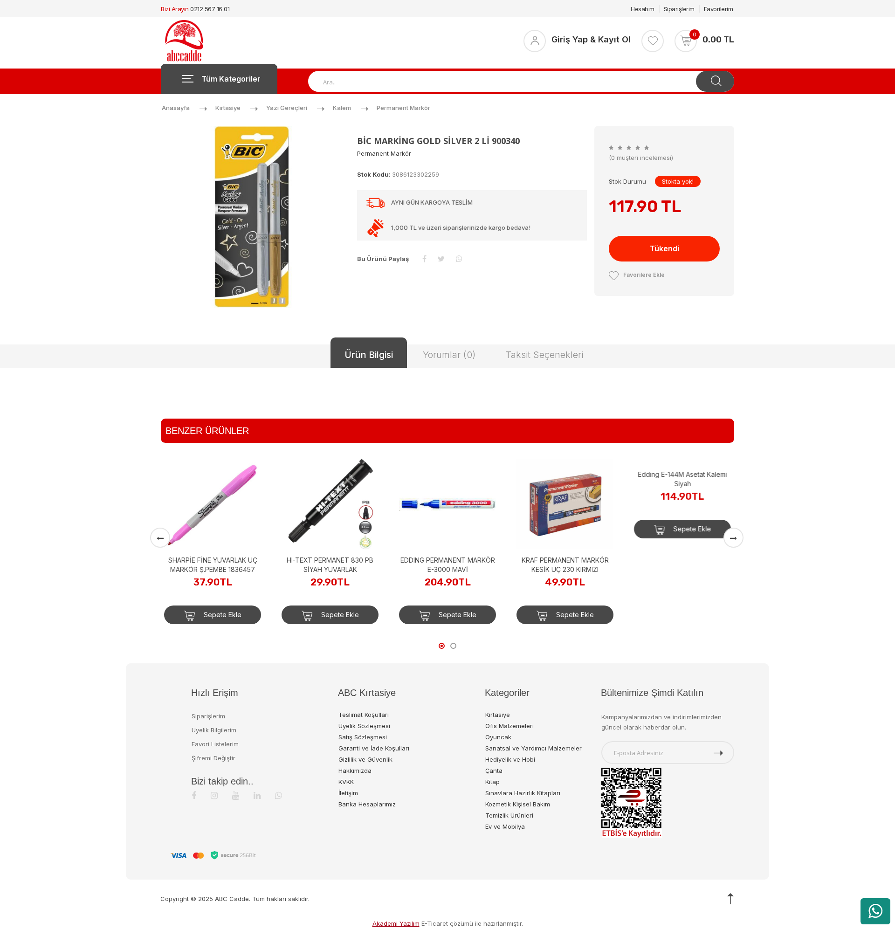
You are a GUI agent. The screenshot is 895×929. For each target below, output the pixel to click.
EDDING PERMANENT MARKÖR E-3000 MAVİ (447, 564)
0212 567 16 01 (209, 9)
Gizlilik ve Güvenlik (365, 759)
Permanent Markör (403, 107)
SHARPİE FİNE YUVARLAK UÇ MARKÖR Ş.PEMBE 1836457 (212, 564)
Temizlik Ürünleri (509, 815)
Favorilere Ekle (644, 274)
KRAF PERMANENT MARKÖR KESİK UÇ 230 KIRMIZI (565, 564)
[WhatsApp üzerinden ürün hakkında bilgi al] (875, 911)
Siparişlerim (679, 9)
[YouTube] (235, 795)
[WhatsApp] (278, 795)
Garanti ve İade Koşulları (373, 748)
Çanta (494, 770)
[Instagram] (214, 795)
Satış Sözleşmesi (362, 737)
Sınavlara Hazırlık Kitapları (522, 793)
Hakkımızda (355, 770)
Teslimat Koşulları (363, 714)
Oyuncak (498, 737)
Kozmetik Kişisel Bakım (517, 804)
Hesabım (642, 9)
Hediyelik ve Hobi (510, 759)
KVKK (346, 781)
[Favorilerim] (652, 41)
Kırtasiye (228, 107)
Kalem (342, 107)
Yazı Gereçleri (286, 107)
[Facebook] (194, 795)
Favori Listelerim (215, 744)
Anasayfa (176, 107)
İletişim (348, 793)
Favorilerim (718, 9)
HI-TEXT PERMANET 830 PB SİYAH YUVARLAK (330, 564)
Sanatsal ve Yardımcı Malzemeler (533, 748)
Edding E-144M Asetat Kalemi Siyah (682, 564)
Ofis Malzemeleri (509, 725)
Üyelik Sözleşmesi (364, 725)
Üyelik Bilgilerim (214, 730)
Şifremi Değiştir (213, 758)
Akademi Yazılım (396, 923)
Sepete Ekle (221, 615)
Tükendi (664, 248)
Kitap (492, 781)
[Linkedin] (257, 795)
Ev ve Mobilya (505, 826)
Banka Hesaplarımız (367, 804)
